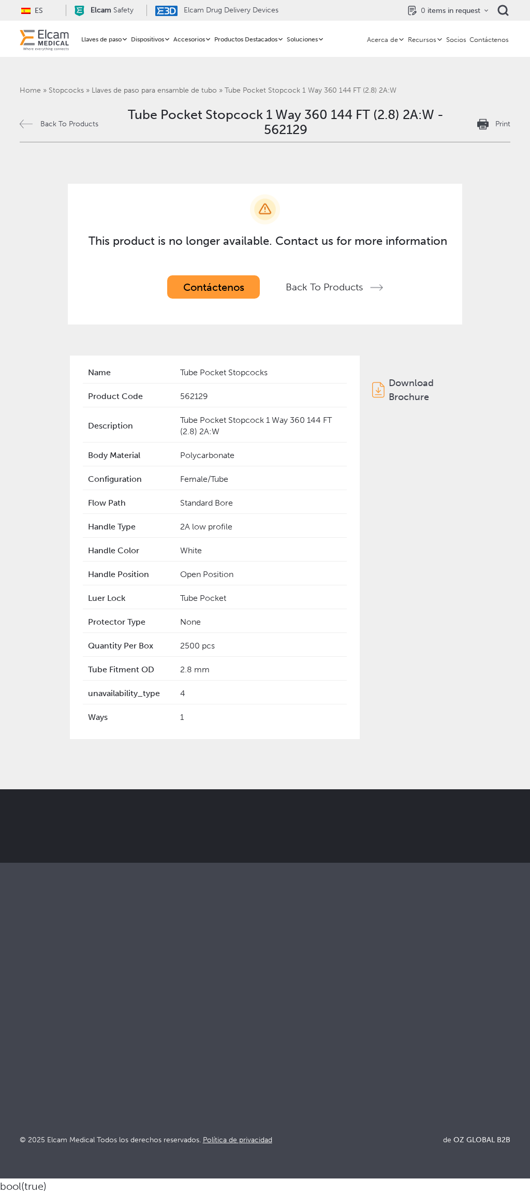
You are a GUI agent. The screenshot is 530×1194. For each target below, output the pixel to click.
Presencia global (296, 1072)
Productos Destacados (245, 39)
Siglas (398, 1072)
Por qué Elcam (292, 1030)
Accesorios (189, 39)
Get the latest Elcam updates (279, 863)
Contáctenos (489, 39)
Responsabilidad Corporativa (318, 1058)
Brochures (407, 1030)
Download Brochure (411, 390)
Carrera (279, 1100)
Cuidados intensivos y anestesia (200, 1030)
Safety (112, 10)
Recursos (422, 39)
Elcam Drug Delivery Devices (230, 10)
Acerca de (382, 39)
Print (502, 124)
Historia (279, 1114)
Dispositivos (147, 39)
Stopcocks (66, 90)
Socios (456, 39)
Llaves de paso (101, 39)
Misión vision (289, 1044)
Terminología (412, 1058)
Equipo (278, 1086)
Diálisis (155, 1044)
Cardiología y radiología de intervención (192, 1063)
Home (30, 90)
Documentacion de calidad (438, 1044)
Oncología (162, 1082)
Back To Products (69, 124)
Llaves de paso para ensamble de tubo (154, 90)
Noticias (403, 1086)
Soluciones (302, 39)
